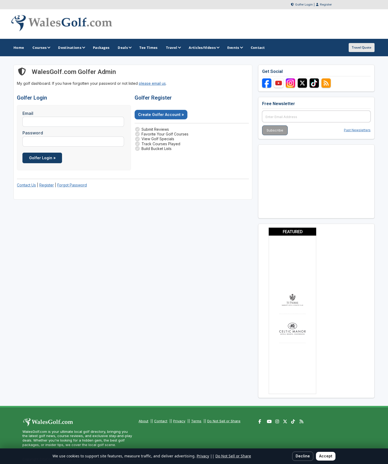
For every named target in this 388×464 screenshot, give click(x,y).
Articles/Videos (202, 47)
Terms (196, 421)
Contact (160, 421)
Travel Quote (361, 47)
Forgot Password (72, 185)
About (143, 421)
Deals (123, 47)
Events (233, 47)
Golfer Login (304, 4)
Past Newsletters (357, 130)
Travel (171, 47)
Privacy (179, 421)
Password (32, 132)
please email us (152, 83)
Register (326, 4)
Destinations (69, 47)
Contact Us (26, 185)
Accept (325, 456)
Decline (303, 456)
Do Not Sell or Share (223, 421)
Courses (39, 47)
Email (27, 113)
